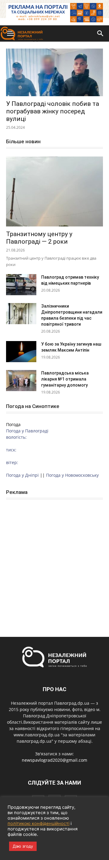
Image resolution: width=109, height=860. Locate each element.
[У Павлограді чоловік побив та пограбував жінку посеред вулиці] (54, 72)
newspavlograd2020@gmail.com (54, 760)
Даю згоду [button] (23, 846)
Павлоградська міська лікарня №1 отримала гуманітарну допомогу (65, 379)
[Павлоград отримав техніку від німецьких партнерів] (21, 284)
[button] (100, 33)
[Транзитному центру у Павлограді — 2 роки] (54, 191)
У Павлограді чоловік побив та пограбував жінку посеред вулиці (52, 111)
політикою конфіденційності (38, 823)
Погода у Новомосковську (72, 475)
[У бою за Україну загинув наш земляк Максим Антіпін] (21, 351)
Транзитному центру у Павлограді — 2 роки (39, 237)
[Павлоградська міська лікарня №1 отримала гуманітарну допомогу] (21, 380)
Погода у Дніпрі (22, 475)
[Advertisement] (54, 561)
